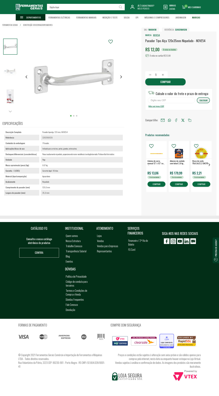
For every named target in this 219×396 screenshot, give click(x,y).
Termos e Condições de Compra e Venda (76, 292)
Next (209, 165)
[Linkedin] (186, 241)
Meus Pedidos (143, 8)
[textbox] (86, 7)
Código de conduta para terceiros (77, 283)
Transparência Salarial (76, 251)
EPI (137, 17)
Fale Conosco (72, 305)
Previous (148, 165)
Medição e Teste (110, 17)
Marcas (196, 17)
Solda (127, 17)
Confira (39, 253)
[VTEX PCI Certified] (120, 338)
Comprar (165, 82)
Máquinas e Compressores (156, 17)
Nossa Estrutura (73, 241)
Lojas (99, 236)
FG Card (131, 250)
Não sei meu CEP (156, 106)
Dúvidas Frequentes (75, 299)
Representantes (104, 251)
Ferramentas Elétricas (59, 17)
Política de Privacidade (76, 276)
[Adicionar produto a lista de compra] (110, 41)
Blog (68, 256)
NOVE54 (156, 35)
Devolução (70, 310)
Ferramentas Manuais (86, 17)
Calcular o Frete (171, 100)
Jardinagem (180, 17)
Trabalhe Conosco (74, 246)
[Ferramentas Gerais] (29, 12)
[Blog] (193, 241)
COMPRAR (156, 184)
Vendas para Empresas (107, 246)
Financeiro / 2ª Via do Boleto (138, 242)
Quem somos (72, 236)
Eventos (69, 261)
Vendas (100, 241)
